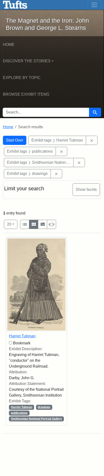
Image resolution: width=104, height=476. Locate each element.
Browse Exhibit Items (26, 94)
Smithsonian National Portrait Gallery (36, 418)
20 (12, 224)
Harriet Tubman (22, 336)
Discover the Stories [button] (27, 61)
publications (19, 413)
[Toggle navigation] (94, 5)
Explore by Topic (22, 78)
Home (9, 45)
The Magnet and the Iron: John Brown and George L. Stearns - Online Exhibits (15, 4)
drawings (44, 407)
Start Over (14, 140)
